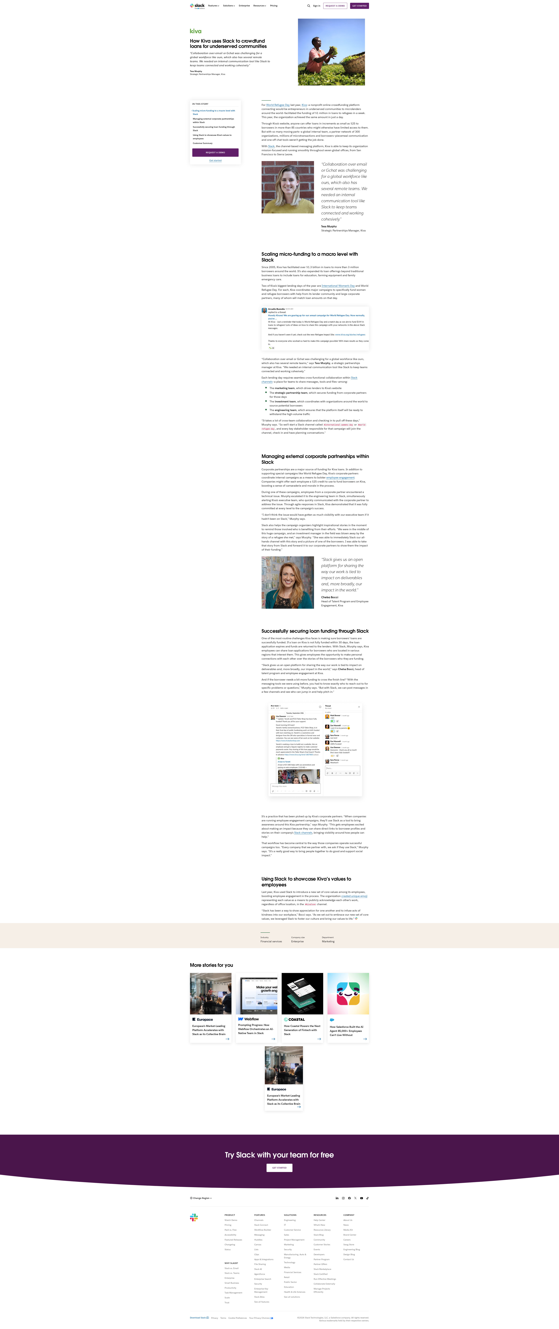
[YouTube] (361, 1198)
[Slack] (197, 5)
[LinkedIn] (337, 1198)
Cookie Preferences (237, 1318)
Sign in (316, 5)
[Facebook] (349, 1198)
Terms (223, 1318)
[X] (355, 1198)
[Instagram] (343, 1198)
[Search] (308, 6)
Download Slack (198, 1317)
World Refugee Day (278, 105)
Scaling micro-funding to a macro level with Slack (214, 112)
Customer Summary (202, 143)
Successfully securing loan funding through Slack (214, 129)
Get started (359, 6)
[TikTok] (367, 1198)
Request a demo (335, 6)
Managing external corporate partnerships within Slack (213, 120)
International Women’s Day (338, 285)
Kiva (304, 105)
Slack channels (303, 832)
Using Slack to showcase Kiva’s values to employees (212, 137)
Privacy (214, 1318)
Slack (271, 146)
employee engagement (340, 477)
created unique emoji (354, 896)
